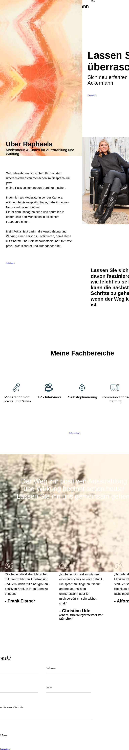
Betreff (49, 688)
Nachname (50, 668)
